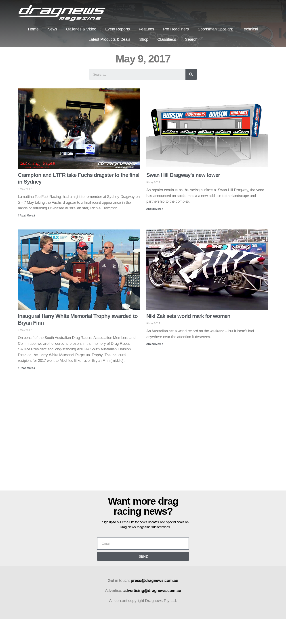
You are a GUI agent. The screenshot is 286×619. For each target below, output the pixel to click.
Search (191, 39)
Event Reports (117, 29)
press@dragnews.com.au (154, 580)
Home (33, 29)
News (52, 29)
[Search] (191, 74)
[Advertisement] (143, 433)
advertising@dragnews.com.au (152, 590)
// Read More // (26, 215)
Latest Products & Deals (109, 39)
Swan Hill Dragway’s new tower (183, 175)
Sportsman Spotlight (215, 29)
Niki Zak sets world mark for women (188, 316)
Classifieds (166, 39)
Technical (250, 29)
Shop (143, 39)
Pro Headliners (176, 29)
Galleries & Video (81, 29)
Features (146, 29)
